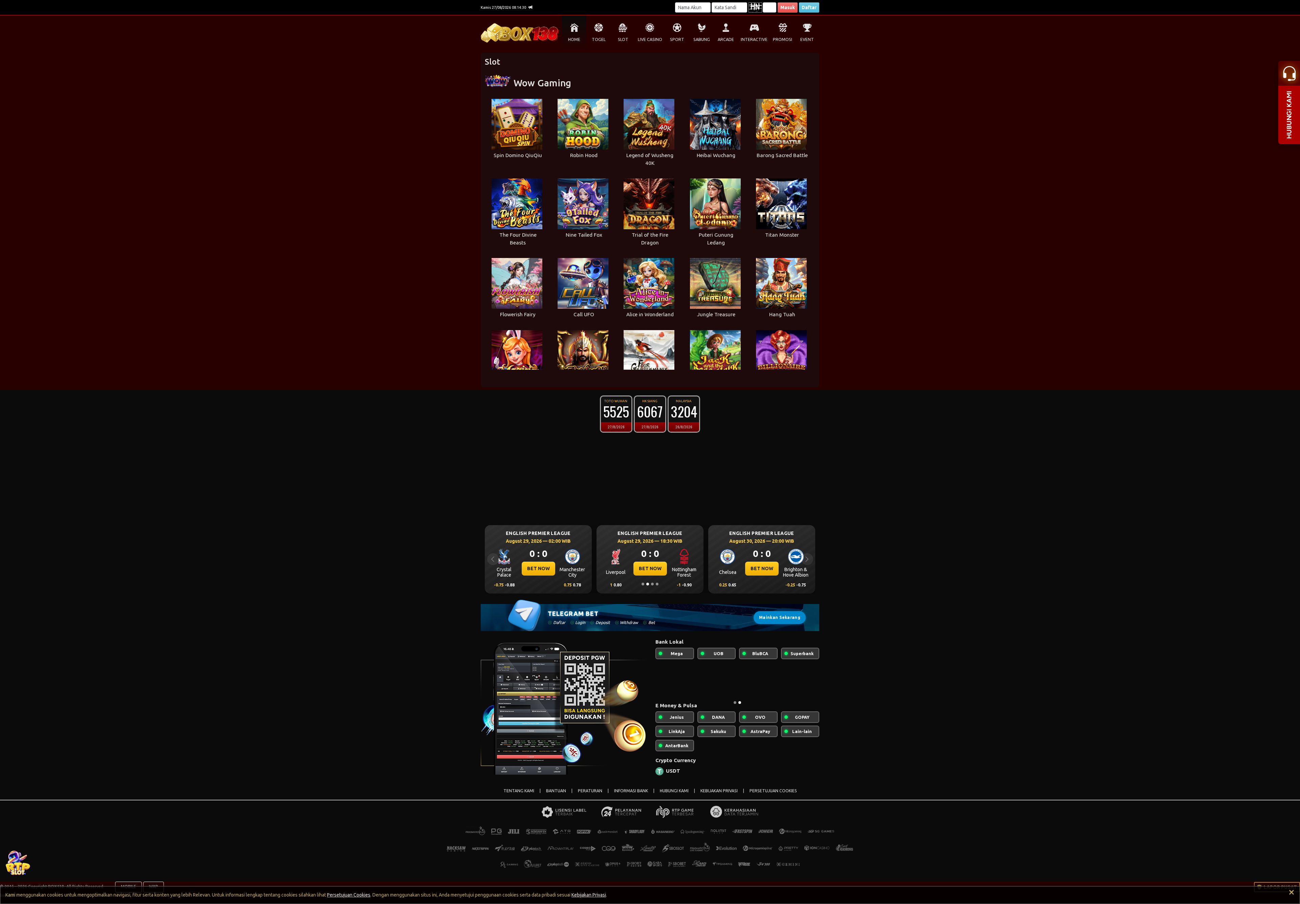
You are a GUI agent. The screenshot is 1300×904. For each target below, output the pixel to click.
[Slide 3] (652, 584)
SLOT (623, 39)
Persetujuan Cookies (348, 895)
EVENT (807, 39)
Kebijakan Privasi (588, 895)
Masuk (787, 7)
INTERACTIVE (754, 39)
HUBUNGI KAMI (674, 796)
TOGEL (599, 39)
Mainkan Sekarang (779, 617)
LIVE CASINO (650, 39)
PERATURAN (590, 796)
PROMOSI (782, 39)
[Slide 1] (643, 584)
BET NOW (538, 568)
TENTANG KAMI (518, 796)
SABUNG (701, 39)
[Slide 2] (647, 584)
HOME (574, 39)
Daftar (809, 7)
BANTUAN (556, 796)
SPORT (677, 39)
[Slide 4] (657, 584)
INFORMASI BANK (631, 796)
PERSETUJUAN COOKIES (773, 796)
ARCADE (726, 39)
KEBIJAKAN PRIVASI (719, 796)
